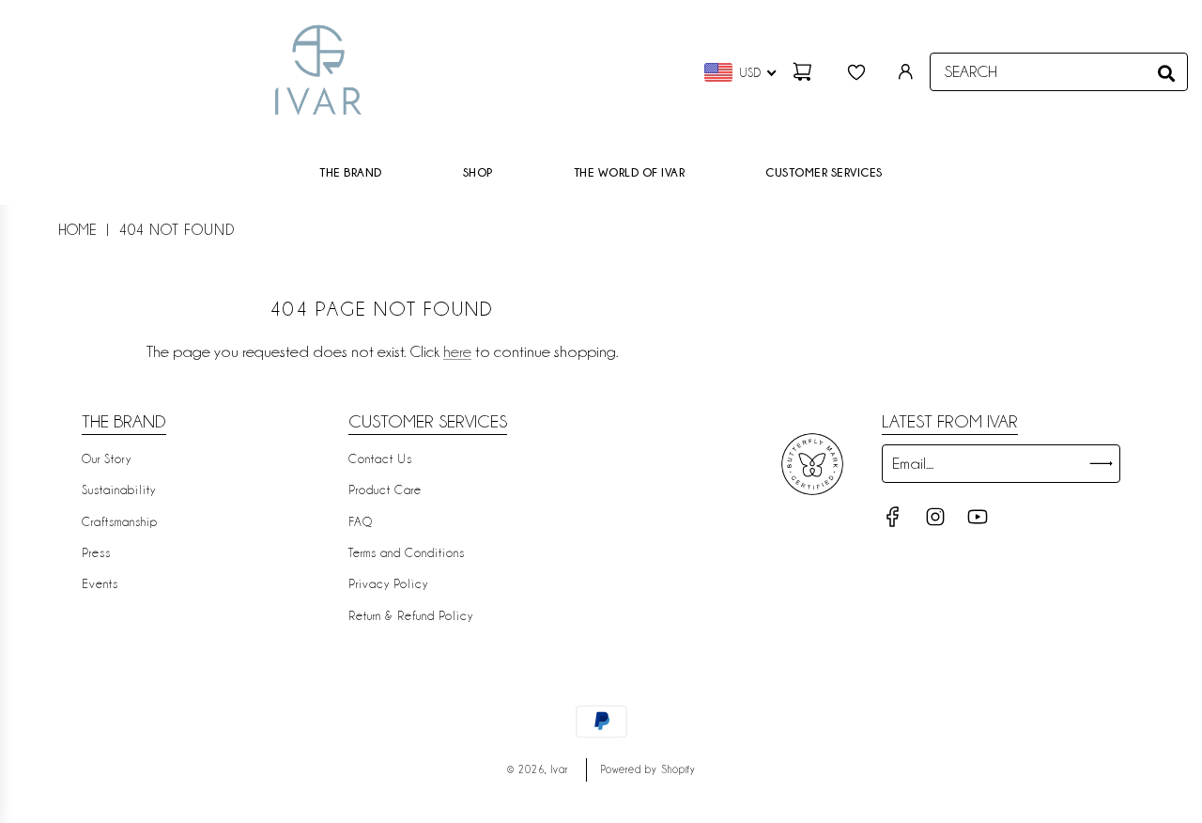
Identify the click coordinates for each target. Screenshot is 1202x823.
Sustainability (119, 489)
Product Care (385, 489)
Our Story (106, 458)
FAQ (360, 521)
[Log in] (906, 72)
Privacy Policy (388, 583)
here (457, 351)
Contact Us (380, 458)
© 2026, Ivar (537, 769)
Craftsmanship (120, 521)
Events (100, 583)
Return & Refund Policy (410, 615)
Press (96, 552)
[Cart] (805, 72)
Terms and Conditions (406, 552)
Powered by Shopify (648, 769)
